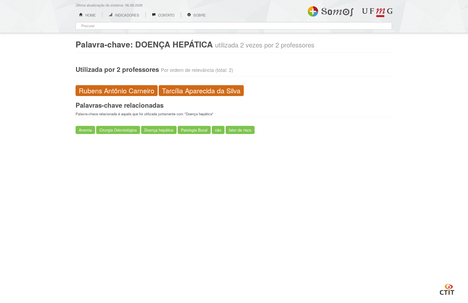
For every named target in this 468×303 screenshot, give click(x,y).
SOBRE (199, 15)
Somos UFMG (330, 10)
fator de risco (240, 130)
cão (218, 130)
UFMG (377, 12)
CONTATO (165, 15)
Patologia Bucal (194, 130)
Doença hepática (158, 130)
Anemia (85, 130)
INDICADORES (126, 15)
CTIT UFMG (447, 288)
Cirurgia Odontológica (118, 130)
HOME (90, 15)
